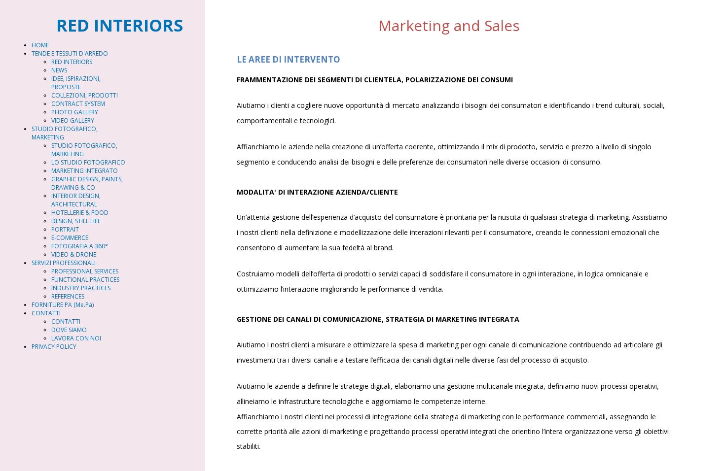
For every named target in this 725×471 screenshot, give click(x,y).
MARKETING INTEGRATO (84, 171)
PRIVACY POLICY (54, 346)
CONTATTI (46, 313)
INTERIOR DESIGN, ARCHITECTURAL (76, 200)
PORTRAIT (65, 229)
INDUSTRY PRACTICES (80, 288)
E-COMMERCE (69, 238)
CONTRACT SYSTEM (78, 104)
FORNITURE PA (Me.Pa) (63, 305)
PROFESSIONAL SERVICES (84, 271)
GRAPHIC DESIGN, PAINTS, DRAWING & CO (87, 183)
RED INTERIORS (71, 62)
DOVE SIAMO (69, 330)
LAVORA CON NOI (76, 338)
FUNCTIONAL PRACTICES (85, 279)
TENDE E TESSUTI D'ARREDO (70, 53)
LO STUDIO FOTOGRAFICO (88, 162)
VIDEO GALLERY (72, 120)
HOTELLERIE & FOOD (80, 212)
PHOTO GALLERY (74, 112)
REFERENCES (67, 296)
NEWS (59, 70)
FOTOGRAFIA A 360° (79, 246)
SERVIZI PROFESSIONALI (64, 263)
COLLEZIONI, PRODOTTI (84, 95)
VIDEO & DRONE (73, 254)
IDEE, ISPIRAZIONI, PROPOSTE (76, 82)
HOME (40, 45)
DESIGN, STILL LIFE (76, 221)
